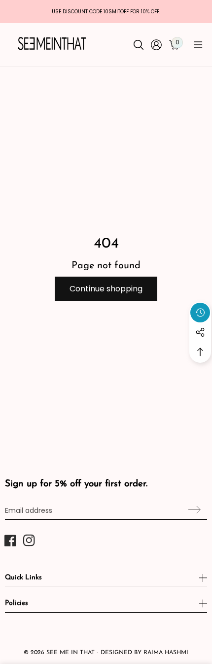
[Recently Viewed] (200, 312)
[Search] (138, 45)
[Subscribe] (193, 509)
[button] (198, 45)
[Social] (200, 332)
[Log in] (156, 44)
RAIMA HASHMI (165, 653)
